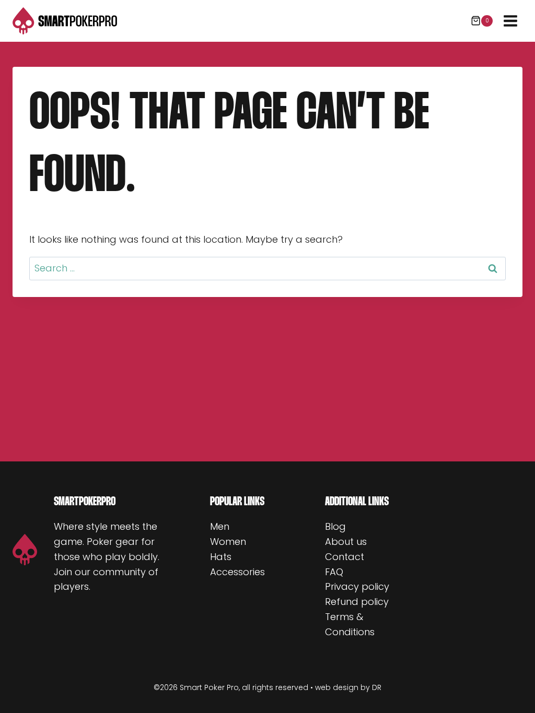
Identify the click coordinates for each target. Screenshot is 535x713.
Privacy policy (357, 586)
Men (219, 526)
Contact (344, 556)
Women (228, 541)
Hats (220, 556)
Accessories (237, 571)
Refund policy (357, 601)
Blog (335, 526)
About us (346, 541)
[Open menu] (510, 20)
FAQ (334, 571)
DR (376, 687)
